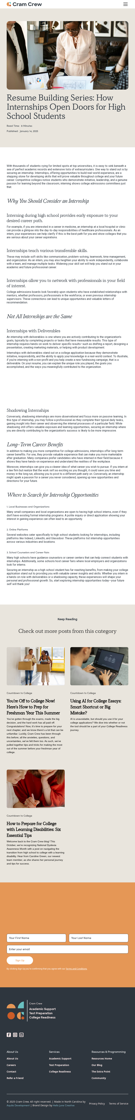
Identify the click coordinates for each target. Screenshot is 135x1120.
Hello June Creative (64, 1105)
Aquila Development (18, 1105)
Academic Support (60, 1058)
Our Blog (97, 1065)
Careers (11, 1065)
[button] (124, 4)
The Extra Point (101, 1071)
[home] (24, 4)
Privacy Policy (97, 1103)
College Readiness (60, 1071)
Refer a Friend (15, 1078)
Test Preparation (59, 1065)
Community (99, 1078)
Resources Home (102, 1058)
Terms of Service (118, 1103)
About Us (12, 1058)
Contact (11, 1071)
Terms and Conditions (76, 968)
